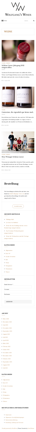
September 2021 (7, 362)
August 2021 (6, 365)
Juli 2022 (5, 337)
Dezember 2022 (7, 328)
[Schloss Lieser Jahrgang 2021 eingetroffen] (18, 50)
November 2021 (7, 355)
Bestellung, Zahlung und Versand (14, 422)
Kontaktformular (18, 206)
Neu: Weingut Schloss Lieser (13, 157)
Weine (3, 63)
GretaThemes (31, 428)
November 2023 (7, 322)
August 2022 (6, 334)
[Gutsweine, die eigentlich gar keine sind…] (18, 97)
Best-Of (8, 253)
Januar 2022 (6, 349)
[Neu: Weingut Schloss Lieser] (18, 142)
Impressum (8, 415)
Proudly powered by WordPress (9, 428)
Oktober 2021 (7, 359)
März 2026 (6, 319)
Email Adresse (8, 284)
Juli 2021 (5, 368)
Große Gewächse (10, 256)
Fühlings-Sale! (10, 219)
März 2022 (6, 343)
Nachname (7, 294)
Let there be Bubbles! (12, 222)
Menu (5, 20)
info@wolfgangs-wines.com (17, 193)
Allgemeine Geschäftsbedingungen (15, 417)
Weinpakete (9, 266)
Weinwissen (9, 269)
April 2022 (6, 340)
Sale (7, 259)
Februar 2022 (6, 346)
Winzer (8, 63)
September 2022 (7, 331)
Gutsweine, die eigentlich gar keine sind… (18, 112)
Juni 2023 (5, 325)
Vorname (6, 289)
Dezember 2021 (7, 352)
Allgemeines (9, 250)
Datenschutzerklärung (11, 420)
